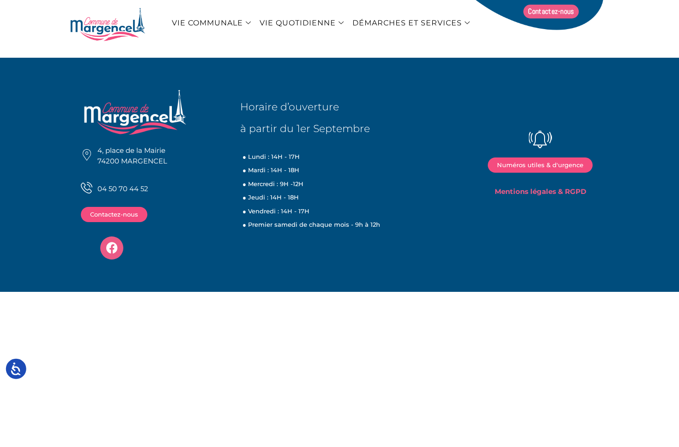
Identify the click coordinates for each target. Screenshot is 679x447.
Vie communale (207, 22)
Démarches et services (407, 22)
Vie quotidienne (298, 22)
